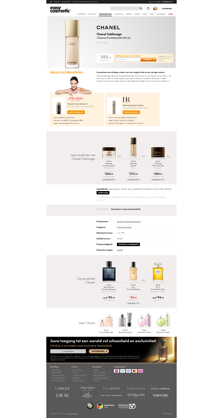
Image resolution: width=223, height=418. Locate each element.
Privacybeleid (95, 356)
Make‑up (118, 14)
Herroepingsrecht (99, 375)
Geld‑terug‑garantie (58, 375)
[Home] (51, 2)
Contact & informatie (128, 244)
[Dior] (62, 395)
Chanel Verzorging (124, 227)
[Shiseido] (87, 388)
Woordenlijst (77, 378)
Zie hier (120, 250)
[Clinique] (62, 388)
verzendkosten (73, 414)
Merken (82, 14)
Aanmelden (167, 9)
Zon (145, 14)
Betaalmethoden (57, 373)
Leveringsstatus (77, 370)
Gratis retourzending (58, 378)
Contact (75, 373)
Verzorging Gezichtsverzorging (129, 221)
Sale (171, 14)
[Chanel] (112, 27)
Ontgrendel (98, 351)
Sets (152, 14)
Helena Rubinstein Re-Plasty (133, 105)
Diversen (161, 14)
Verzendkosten (56, 370)
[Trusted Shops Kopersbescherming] (90, 405)
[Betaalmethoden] (143, 370)
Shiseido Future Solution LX (77, 104)
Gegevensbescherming (101, 378)
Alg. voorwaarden (100, 373)
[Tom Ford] (160, 395)
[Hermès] (87, 395)
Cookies (96, 381)
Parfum (92, 14)
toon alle (103, 193)
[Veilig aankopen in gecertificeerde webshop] (127, 406)
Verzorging (105, 14)
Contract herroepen (58, 381)
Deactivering (162, 56)
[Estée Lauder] (136, 388)
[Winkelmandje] (148, 8)
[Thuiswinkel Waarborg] (155, 8)
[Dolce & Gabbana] (160, 388)
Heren (129, 14)
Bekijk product (76, 112)
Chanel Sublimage (109, 34)
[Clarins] (111, 388)
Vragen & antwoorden (80, 375)
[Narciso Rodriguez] (111, 395)
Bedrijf (96, 370)
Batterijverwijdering (79, 381)
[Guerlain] (136, 395)
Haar (137, 14)
